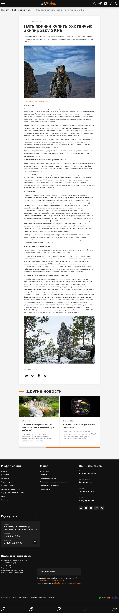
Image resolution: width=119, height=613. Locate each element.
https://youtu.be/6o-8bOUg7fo (36, 101)
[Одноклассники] (39, 376)
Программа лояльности (10, 489)
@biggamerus (85, 482)
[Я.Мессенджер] (27, 376)
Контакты (44, 474)
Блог (3, 496)
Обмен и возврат (8, 485)
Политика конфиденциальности (53, 482)
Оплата (4, 471)
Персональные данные (49, 485)
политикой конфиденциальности (50, 580)
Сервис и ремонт (8, 482)
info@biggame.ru (87, 501)
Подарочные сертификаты (12, 492)
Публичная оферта (48, 478)
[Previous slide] (35, 516)
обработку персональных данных (67, 583)
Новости (4, 500)
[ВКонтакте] (33, 376)
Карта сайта (45, 489)
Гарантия (5, 478)
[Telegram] (45, 376)
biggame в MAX (86, 491)
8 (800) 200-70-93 (88, 474)
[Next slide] (39, 516)
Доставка (5, 474)
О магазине (44, 471)
